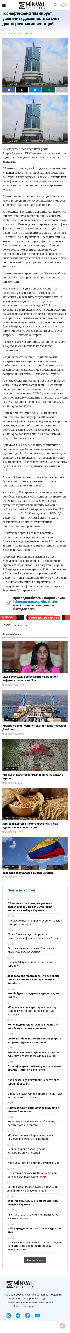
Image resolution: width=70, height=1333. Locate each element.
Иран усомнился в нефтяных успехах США (33, 1162)
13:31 (11, 916)
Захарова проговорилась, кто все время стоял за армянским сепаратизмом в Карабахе (33, 979)
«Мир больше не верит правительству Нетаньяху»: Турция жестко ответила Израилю (31, 1011)
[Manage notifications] (62, 1325)
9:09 (11, 1048)
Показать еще (35, 1260)
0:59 (11, 1089)
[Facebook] (27, 1315)
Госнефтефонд (21, 625)
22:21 (11, 1196)
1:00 (11, 1076)
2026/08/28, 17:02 (13, 877)
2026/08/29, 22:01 (13, 782)
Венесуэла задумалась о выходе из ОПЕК (27, 872)
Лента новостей (21, 890)
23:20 (11, 1158)
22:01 (11, 1210)
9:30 (11, 1034)
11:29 (11, 972)
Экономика (11, 670)
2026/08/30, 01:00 (14, 733)
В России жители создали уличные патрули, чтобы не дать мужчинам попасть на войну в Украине (29, 907)
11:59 (11, 958)
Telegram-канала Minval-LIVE (36, 602)
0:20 (11, 1117)
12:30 (11, 944)
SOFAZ (7, 625)
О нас (16, 1306)
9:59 (11, 1020)
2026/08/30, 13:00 (14, 684)
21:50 (11, 1224)
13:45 (11, 899)
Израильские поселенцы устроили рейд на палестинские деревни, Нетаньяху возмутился (34, 1246)
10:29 (11, 1003)
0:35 (11, 1103)
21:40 (11, 1238)
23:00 (11, 1169)
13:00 (11, 930)
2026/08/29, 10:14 (13, 831)
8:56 (11, 1062)
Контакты (28, 1306)
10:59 (11, 989)
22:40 (11, 1182)
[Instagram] (9, 1315)
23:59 (11, 1131)
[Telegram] (18, 1315)
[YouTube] (38, 1315)
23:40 (11, 1145)
